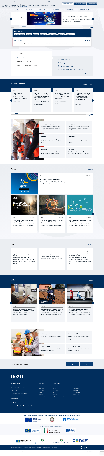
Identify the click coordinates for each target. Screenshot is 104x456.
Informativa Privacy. (23, 6)
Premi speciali (64, 63)
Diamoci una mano (45, 346)
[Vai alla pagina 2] (16, 113)
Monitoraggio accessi (46, 447)
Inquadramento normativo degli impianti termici (23, 254)
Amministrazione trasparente (78, 386)
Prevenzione (41, 390)
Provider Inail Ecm (76, 392)
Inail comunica (42, 9)
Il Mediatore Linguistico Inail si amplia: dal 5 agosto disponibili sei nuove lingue (52, 221)
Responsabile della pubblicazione (16, 447)
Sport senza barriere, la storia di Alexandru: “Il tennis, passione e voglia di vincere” (24, 309)
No (86, 364)
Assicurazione (41, 388)
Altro (86, 73)
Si (72, 364)
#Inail (42, 320)
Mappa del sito (54, 447)
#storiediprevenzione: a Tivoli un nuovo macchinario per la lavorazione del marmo (79, 309)
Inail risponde (13, 396)
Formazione (71, 149)
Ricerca (40, 392)
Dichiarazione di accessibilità (36, 447)
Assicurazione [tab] (21, 58)
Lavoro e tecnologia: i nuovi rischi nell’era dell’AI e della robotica (79, 254)
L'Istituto (40, 386)
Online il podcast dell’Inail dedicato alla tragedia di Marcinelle (23, 221)
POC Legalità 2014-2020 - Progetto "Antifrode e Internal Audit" (51, 426)
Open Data (54, 394)
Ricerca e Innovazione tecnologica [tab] (27, 65)
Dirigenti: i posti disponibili (47, 333)
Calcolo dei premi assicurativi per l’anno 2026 (41, 94)
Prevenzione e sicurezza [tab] (24, 61)
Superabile (43, 136)
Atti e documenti (55, 9)
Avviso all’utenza (27, 447)
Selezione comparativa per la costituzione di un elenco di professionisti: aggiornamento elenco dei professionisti (21, 95)
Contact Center (14, 390)
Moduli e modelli (55, 386)
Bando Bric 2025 (55, 15)
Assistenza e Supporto (43, 397)
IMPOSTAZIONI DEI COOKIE (67, 3)
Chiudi (86, 40)
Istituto (16, 9)
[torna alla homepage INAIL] (17, 377)
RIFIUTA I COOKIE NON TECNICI (80, 3)
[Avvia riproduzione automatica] (90, 27)
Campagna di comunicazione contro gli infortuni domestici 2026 (51, 309)
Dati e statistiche (72, 124)
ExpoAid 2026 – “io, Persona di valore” (50, 254)
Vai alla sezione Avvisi (87, 83)
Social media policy (89, 451)
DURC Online (71, 136)
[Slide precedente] (11, 19)
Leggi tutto (90, 169)
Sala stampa (44, 149)
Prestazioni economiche (67, 66)
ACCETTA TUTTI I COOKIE (92, 3)
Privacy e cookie (76, 394)
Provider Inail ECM (52, 34)
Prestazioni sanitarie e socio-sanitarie (71, 69)
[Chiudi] (102, 3)
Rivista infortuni (43, 34)
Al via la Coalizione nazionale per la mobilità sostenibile (80, 221)
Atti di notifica (75, 390)
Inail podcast (35, 34)
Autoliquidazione (65, 59)
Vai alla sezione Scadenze (88, 84)
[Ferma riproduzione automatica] (92, 27)
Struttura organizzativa (19, 34)
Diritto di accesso (76, 388)
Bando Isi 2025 (61, 34)
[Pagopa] (80, 447)
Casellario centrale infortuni (57, 397)
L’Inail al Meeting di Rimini (50, 179)
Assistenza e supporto (84, 9)
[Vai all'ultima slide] (11, 303)
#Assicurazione (47, 320)
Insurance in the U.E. (70, 34)
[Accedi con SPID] (88, 448)
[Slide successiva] (93, 19)
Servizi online (55, 390)
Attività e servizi (28, 9)
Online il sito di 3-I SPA (74, 346)
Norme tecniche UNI (73, 333)
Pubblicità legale (69, 9)
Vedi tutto (91, 280)
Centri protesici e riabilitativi (48, 124)
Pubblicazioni (28, 34)
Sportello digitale (14, 398)
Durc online (54, 388)
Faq (53, 392)
